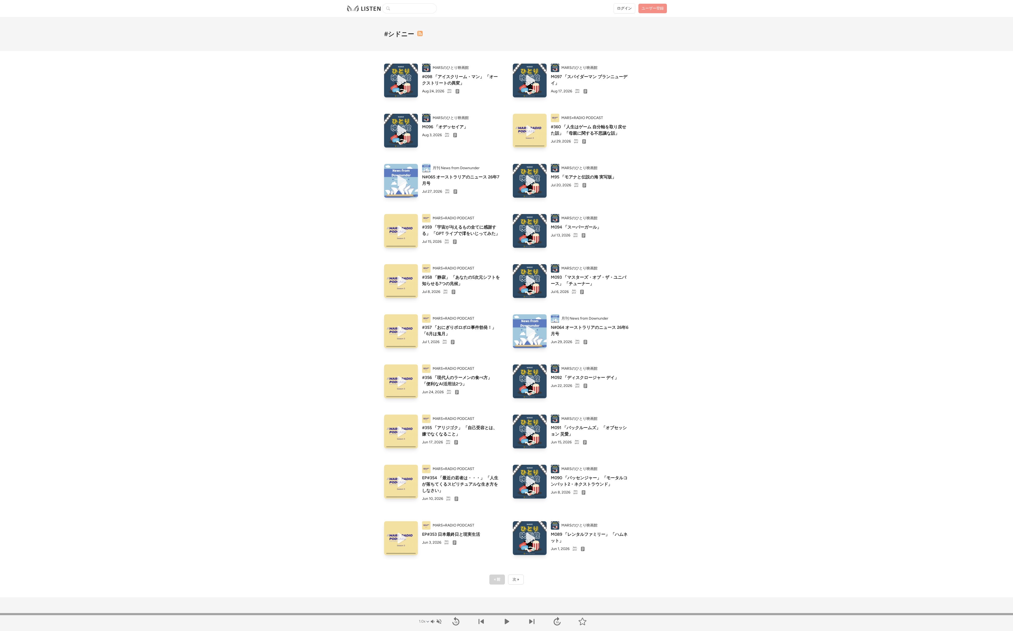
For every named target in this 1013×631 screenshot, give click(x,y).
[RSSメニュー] (420, 33)
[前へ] (481, 621)
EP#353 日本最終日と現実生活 (451, 534)
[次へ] (531, 621)
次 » (516, 579)
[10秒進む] (557, 621)
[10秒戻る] (456, 621)
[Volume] (435, 621)
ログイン (624, 8)
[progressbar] (506, 614)
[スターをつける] (582, 621)
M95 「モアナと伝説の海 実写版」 (583, 176)
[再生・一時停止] (506, 621)
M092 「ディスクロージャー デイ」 (585, 377)
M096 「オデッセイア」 (445, 126)
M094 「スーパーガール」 (576, 227)
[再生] (401, 80)
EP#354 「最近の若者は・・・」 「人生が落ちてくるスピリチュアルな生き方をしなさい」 (460, 484)
